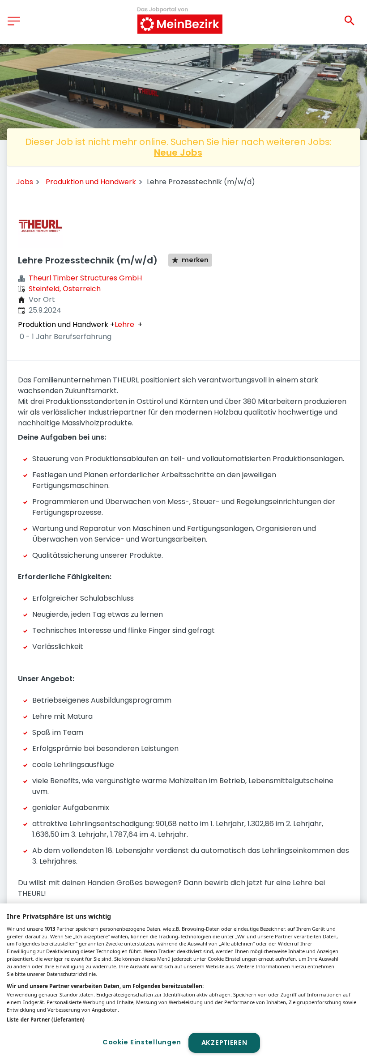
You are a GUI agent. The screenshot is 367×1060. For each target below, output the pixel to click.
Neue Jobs (178, 152)
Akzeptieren (224, 1042)
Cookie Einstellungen (141, 1042)
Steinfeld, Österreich (65, 289)
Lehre (124, 325)
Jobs (24, 182)
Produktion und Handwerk (91, 182)
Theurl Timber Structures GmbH (85, 278)
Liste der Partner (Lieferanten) (46, 1019)
